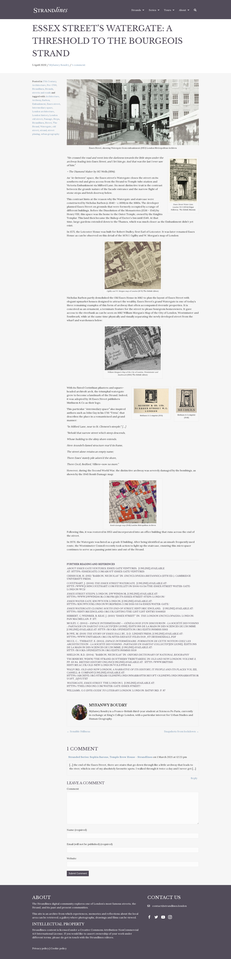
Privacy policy (40, 948)
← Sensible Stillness (78, 731)
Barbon (46, 100)
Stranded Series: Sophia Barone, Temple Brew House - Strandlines (110, 757)
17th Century (49, 81)
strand (43, 130)
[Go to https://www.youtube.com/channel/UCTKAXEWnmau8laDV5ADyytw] (163, 917)
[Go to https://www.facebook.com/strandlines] (149, 917)
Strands (49, 88)
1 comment (78, 64)
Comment (73, 788)
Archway (36, 100)
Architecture (39, 85)
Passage (48, 119)
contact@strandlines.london (169, 905)
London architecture (43, 111)
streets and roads (41, 92)
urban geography (50, 134)
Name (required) (77, 829)
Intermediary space (42, 107)
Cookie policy (58, 948)
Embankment (39, 104)
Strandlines (38, 88)
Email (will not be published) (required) (90, 844)
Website (71, 858)
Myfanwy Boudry (59, 64)
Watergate (45, 126)
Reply (194, 778)
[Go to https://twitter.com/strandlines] (156, 917)
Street (48, 122)
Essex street (53, 104)
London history (40, 115)
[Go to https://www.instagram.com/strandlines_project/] (170, 917)
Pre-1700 (52, 85)
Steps (56, 119)
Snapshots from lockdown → (181, 731)
